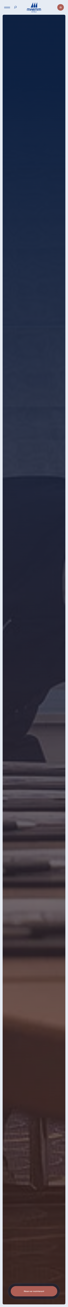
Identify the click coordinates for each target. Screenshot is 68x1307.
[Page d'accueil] (34, 7)
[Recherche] (15, 7)
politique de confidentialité (20, 1303)
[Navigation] (7, 7)
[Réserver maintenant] (60, 7)
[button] (55, 1289)
